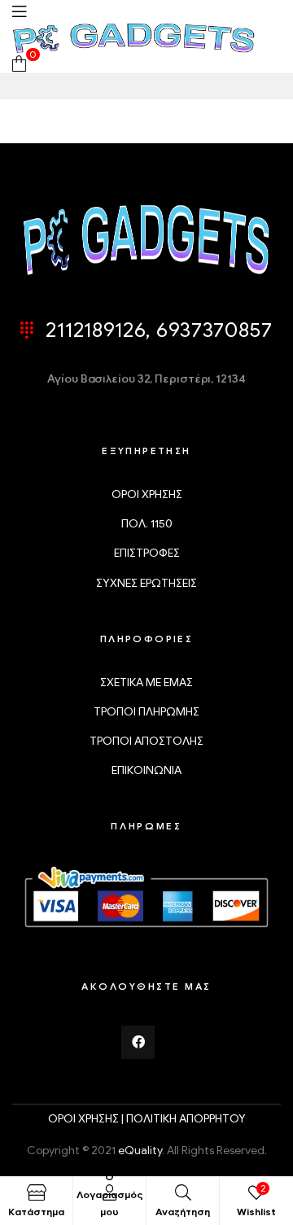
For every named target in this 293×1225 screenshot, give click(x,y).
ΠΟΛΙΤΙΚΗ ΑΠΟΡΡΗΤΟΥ (186, 1119)
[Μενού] (19, 11)
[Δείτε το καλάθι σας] (19, 63)
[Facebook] (138, 1043)
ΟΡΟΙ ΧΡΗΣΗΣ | (87, 1119)
